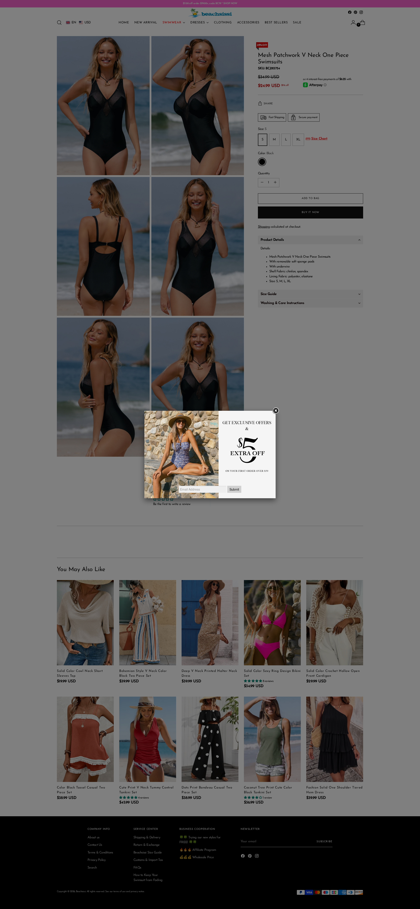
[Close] (276, 411)
